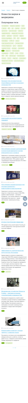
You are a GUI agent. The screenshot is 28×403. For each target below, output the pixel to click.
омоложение (21, 48)
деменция (9, 35)
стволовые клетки (19, 43)
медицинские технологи (7, 60)
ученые (17, 40)
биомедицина (5, 53)
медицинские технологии (17, 33)
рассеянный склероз (19, 60)
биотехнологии (15, 50)
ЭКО (7, 55)
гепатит (9, 58)
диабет (3, 35)
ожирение (20, 45)
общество (20, 30)
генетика (23, 28)
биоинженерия (20, 55)
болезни (4, 58)
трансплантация (12, 30)
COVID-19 (11, 40)
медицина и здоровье (15, 25)
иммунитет (8, 50)
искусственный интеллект (7, 43)
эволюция (14, 48)
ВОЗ (3, 55)
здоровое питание (6, 48)
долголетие (4, 30)
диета (14, 45)
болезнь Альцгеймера (7, 38)
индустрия (15, 58)
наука (23, 25)
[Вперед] (14, 348)
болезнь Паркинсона (6, 45)
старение (4, 28)
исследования (5, 25)
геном (16, 53)
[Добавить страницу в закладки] (25, 204)
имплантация (13, 55)
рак (12, 28)
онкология (15, 35)
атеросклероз (22, 58)
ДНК (9, 28)
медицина (23, 38)
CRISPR (12, 53)
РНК (14, 38)
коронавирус (5, 40)
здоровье (17, 28)
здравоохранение (6, 33)
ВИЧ (18, 38)
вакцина (21, 35)
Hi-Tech (21, 53)
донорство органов (6, 63)
